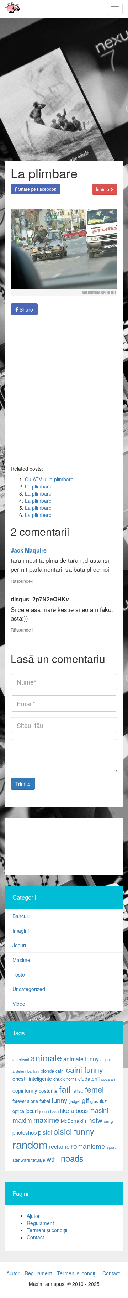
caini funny (84, 1069)
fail (65, 1088)
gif (85, 1100)
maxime (46, 1119)
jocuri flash (49, 1111)
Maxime (21, 959)
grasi (94, 1101)
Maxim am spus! (10, 9)
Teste (18, 974)
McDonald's (74, 1121)
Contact (35, 1237)
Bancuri (21, 916)
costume (48, 1090)
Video (18, 1003)
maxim (22, 1120)
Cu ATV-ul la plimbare (49, 479)
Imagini (20, 930)
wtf (51, 1158)
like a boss (74, 1110)
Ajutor (33, 1215)
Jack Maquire (29, 550)
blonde (47, 1070)
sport (111, 1147)
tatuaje (38, 1159)
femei (94, 1089)
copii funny (24, 1090)
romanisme (88, 1146)
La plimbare (38, 486)
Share (25, 309)
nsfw (95, 1120)
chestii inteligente (32, 1078)
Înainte (103, 189)
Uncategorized (28, 989)
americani (20, 1059)
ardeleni (19, 1071)
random (29, 1144)
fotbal (44, 1101)
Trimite (23, 783)
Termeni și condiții (47, 1230)
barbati (33, 1071)
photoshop (24, 1132)
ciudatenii (89, 1078)
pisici (45, 1131)
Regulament (40, 1222)
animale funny (81, 1059)
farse (78, 1090)
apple (105, 1059)
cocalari (108, 1079)
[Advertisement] (64, 390)
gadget (74, 1101)
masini (98, 1110)
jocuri (32, 1110)
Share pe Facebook (36, 189)
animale (46, 1057)
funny (59, 1100)
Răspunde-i (22, 581)
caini (60, 1071)
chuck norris (65, 1079)
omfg (108, 1121)
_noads (70, 1158)
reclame (59, 1146)
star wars (21, 1160)
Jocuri (19, 945)
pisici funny (73, 1131)
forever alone (25, 1101)
